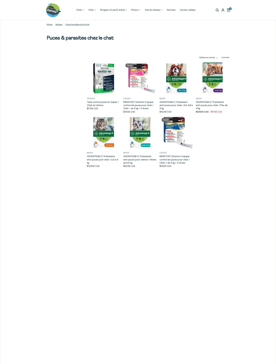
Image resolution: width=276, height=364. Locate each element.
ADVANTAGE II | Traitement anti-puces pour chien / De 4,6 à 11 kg (176, 105)
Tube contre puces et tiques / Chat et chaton (103, 103)
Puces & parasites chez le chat (77, 24)
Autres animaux (152, 10)
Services (171, 10)
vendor (91, 98)
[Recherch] (217, 10)
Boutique (58, 24)
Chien (79, 10)
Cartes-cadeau (187, 10)
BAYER (162, 98)
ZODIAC (127, 98)
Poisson (134, 10)
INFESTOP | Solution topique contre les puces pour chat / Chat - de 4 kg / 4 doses (138, 105)
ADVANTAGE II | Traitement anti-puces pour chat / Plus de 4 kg (212, 105)
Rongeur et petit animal (112, 10)
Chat (91, 10)
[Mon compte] (223, 10)
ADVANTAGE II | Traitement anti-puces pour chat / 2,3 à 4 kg (102, 159)
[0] (228, 10)
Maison (49, 24)
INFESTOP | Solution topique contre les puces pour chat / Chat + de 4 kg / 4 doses (175, 159)
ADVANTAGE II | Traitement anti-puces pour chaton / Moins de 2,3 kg (139, 159)
